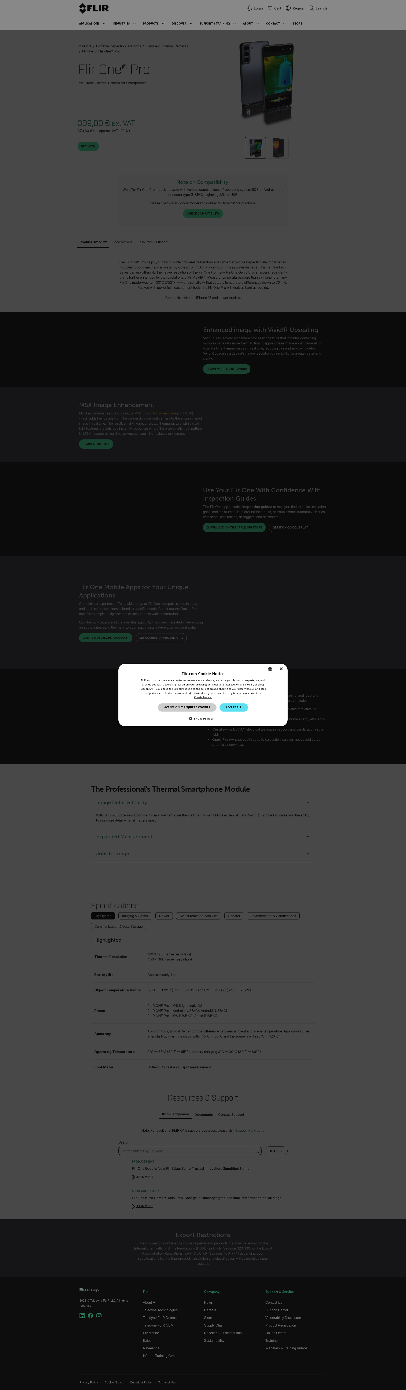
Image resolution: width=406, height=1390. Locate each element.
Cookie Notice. (203, 697)
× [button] (281, 668)
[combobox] (270, 669)
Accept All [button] (234, 707)
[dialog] (203, 695)
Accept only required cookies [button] (187, 707)
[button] (203, 718)
